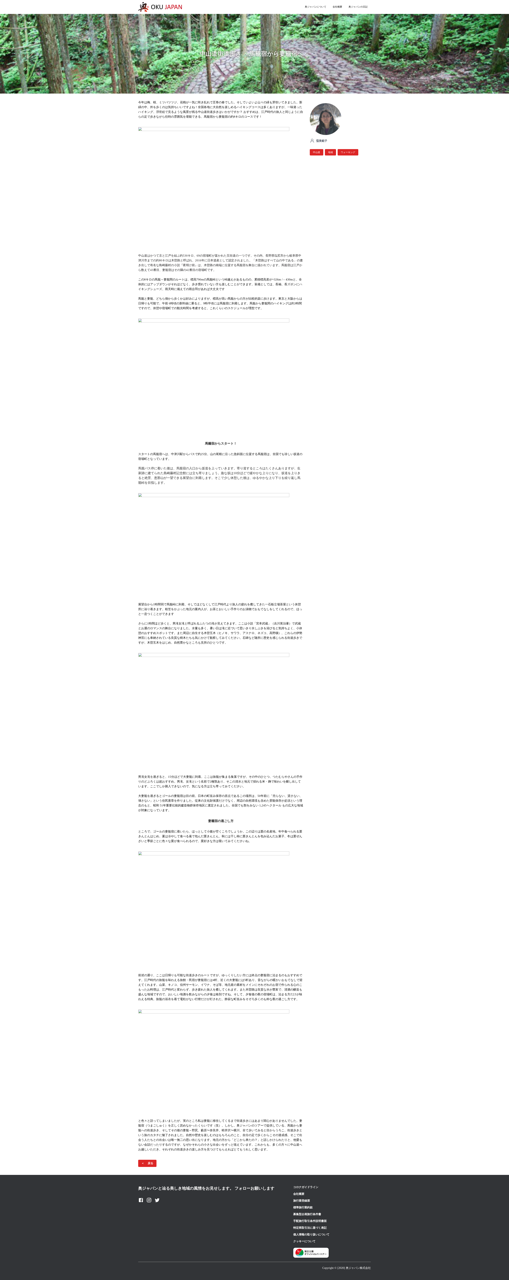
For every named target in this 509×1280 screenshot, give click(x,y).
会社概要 (337, 6)
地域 (330, 152)
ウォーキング (348, 152)
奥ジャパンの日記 (358, 6)
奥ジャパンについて (315, 6)
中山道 (316, 152)
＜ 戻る (147, 1163)
